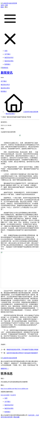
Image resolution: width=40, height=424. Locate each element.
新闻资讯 (7, 72)
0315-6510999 (5, 395)
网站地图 (16, 417)
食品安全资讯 (5, 88)
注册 (6, 5)
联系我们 (4, 91)
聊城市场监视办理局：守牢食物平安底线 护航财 (22, 349)
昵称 (2, 7)
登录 (2, 5)
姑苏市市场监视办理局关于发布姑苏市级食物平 (22, 353)
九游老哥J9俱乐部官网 (30, 112)
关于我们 (4, 81)
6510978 (13, 395)
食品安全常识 (5, 84)
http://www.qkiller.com (7, 388)
